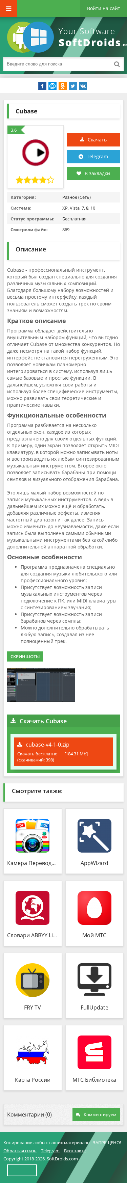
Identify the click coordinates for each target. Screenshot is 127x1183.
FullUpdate (94, 1007)
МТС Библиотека (94, 1079)
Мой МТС (94, 935)
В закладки (97, 173)
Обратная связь (20, 1151)
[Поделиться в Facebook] (42, 86)
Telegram (97, 156)
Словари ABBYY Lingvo (32, 935)
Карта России (32, 1079)
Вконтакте (75, 1151)
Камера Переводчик (32, 863)
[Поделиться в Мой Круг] (52, 86)
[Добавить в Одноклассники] (63, 86)
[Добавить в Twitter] (73, 86)
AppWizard (94, 863)
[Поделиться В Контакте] (83, 86)
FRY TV (32, 1007)
